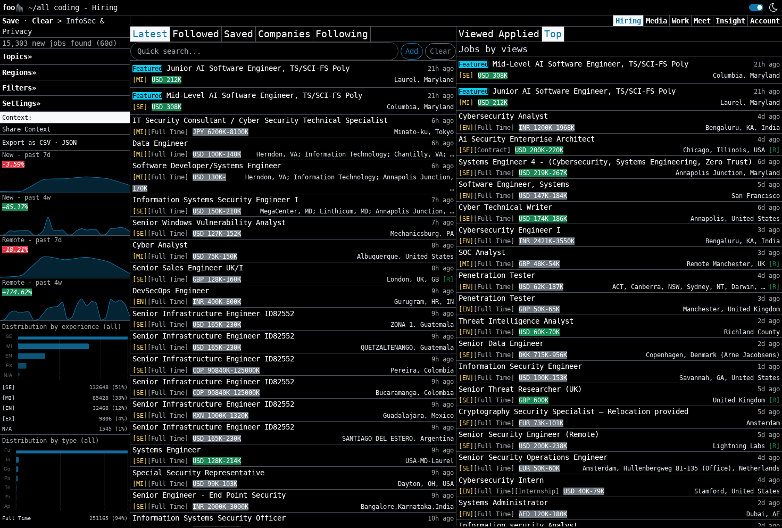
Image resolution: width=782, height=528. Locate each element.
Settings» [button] (21, 103)
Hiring (628, 20)
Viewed (476, 34)
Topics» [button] (17, 56)
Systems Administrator (503, 502)
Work (680, 20)
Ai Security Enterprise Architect (527, 139)
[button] (65, 117)
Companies (284, 34)
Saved (238, 34)
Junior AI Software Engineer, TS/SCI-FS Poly (241, 68)
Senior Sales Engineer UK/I (187, 267)
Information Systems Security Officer (209, 518)
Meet (702, 20)
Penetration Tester (497, 275)
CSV (45, 142)
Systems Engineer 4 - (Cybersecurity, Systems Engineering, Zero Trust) (605, 162)
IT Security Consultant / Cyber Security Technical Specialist (260, 120)
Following (341, 34)
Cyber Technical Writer (505, 207)
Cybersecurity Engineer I (510, 230)
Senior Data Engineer (501, 343)
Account (765, 20)
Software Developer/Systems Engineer (206, 165)
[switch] (756, 7)
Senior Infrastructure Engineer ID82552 (213, 313)
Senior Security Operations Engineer (533, 457)
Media (656, 20)
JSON (69, 142)
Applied (518, 34)
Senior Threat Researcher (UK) (520, 389)
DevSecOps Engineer (170, 290)
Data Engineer (160, 143)
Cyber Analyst (160, 245)
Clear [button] (44, 20)
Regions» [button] (19, 72)
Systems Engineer (166, 450)
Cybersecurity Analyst (503, 116)
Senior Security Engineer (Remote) (529, 434)
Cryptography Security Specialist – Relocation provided (573, 411)
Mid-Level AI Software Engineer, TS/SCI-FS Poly (247, 95)
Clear (440, 51)
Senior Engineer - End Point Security (209, 495)
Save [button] (12, 20)
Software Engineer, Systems (514, 184)
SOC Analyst (482, 252)
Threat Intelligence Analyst (516, 321)
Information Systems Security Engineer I (215, 199)
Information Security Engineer (520, 366)
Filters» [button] (19, 88)
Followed (195, 34)
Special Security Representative (198, 472)
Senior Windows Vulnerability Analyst (209, 222)
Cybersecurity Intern (501, 480)
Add (411, 51)
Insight (730, 20)
